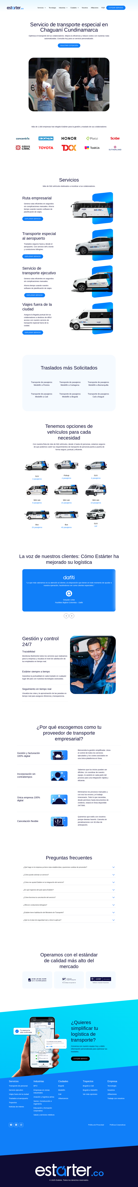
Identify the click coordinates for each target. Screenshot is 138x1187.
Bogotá (61, 1086)
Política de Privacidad (96, 1125)
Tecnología (52, 8)
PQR (103, 8)
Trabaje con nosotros (115, 1098)
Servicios (40, 8)
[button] (66, 616)
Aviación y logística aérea (44, 1097)
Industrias (62, 8)
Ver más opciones (90, 1094)
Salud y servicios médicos (44, 1115)
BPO (35, 1086)
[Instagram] (21, 1125)
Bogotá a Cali (88, 1086)
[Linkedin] (16, 1125)
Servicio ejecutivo (16, 1090)
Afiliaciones (94, 8)
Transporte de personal (18, 1086)
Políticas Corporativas (117, 1125)
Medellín (61, 1090)
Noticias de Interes (16, 1107)
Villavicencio (63, 1098)
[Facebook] (11, 1125)
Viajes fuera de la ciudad (19, 1094)
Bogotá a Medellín (90, 1090)
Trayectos (13, 1103)
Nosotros (85, 8)
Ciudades (73, 8)
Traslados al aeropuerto (18, 1098)
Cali (59, 1094)
